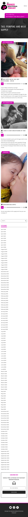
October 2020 (4, 438)
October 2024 (4, 447)
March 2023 (4, 382)
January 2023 (4, 322)
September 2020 (7, 42)
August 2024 (4, 265)
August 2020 (4, 256)
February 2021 (4, 298)
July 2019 (3, 333)
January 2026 (4, 329)
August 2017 (4, 249)
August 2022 (4, 260)
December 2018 (5, 273)
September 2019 (5, 455)
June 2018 (3, 351)
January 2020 (4, 316)
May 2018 (3, 391)
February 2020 (4, 296)
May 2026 (3, 409)
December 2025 (5, 289)
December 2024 (5, 287)
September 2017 (5, 451)
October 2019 (4, 435)
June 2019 (3, 353)
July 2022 (3, 340)
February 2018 (4, 291)
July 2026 (3, 349)
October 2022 (4, 442)
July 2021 (3, 338)
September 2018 (5, 453)
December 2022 (5, 282)
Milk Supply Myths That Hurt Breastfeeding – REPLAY (10, 80)
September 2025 (5, 469)
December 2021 (5, 280)
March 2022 (4, 380)
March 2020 (4, 376)
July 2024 (3, 344)
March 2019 (4, 373)
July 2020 (3, 336)
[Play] (2, 83)
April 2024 (3, 242)
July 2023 (3, 342)
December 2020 (5, 278)
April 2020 (3, 233)
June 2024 (3, 362)
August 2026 (4, 269)
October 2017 (4, 431)
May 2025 (3, 407)
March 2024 (4, 384)
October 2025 (4, 449)
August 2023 (4, 262)
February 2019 (4, 293)
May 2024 (3, 404)
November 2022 (5, 422)
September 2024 (5, 467)
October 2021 (4, 440)
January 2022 (4, 320)
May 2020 (3, 395)
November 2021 (5, 420)
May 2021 (3, 398)
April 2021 (3, 236)
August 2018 (4, 251)
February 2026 (4, 309)
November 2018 (5, 413)
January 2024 (4, 324)
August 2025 (4, 267)
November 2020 (5, 418)
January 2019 (4, 313)
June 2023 (3, 360)
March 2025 (4, 387)
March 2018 (4, 371)
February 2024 (4, 305)
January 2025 (4, 327)
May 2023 (3, 402)
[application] (14, 83)
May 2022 (3, 400)
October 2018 (4, 433)
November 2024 (5, 427)
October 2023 (4, 444)
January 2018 (4, 311)
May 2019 (3, 393)
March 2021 (4, 378)
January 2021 (4, 318)
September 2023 (5, 464)
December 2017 (5, 271)
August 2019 (4, 253)
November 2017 (5, 411)
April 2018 (3, 229)
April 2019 (3, 231)
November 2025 (5, 429)
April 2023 (3, 240)
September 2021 (5, 460)
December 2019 (5, 276)
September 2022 (5, 462)
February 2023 (4, 302)
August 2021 (4, 258)
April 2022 (3, 238)
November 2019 (5, 415)
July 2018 (3, 331)
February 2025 (4, 307)
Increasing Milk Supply (9, 204)
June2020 (5, 152)
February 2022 (4, 300)
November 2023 (5, 424)
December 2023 (5, 285)
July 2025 (3, 347)
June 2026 (3, 367)
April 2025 (3, 245)
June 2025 (3, 364)
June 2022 (3, 358)
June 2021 (3, 356)
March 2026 (4, 389)
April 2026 (3, 247)
